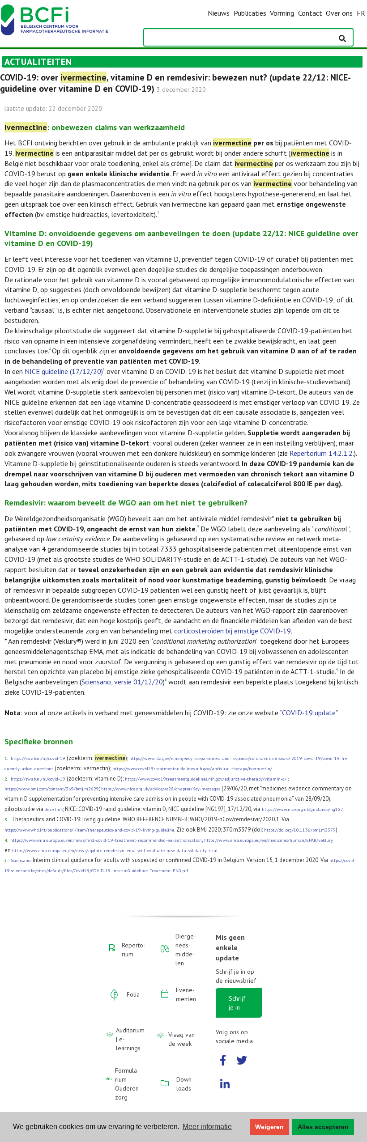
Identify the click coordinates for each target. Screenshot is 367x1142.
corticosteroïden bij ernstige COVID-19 (232, 630)
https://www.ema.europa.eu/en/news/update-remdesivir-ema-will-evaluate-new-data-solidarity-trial (115, 850)
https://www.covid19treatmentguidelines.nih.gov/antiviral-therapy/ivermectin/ (192, 769)
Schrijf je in (237, 1002)
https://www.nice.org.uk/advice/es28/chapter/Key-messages (160, 789)
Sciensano (20, 860)
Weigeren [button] (269, 1126)
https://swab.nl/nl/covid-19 (38, 758)
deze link (54, 809)
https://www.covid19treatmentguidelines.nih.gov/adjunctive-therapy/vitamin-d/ (205, 779)
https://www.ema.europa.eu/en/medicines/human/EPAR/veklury (268, 840)
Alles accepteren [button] (323, 1126)
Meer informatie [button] (207, 1126)
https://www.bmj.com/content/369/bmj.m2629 (51, 789)
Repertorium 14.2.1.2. (322, 453)
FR (361, 12)
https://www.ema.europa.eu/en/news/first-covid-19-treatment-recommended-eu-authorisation (106, 840)
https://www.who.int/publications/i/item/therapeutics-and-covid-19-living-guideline (89, 830)
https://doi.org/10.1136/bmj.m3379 (300, 830)
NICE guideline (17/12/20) (64, 371)
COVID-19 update (309, 712)
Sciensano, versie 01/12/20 (122, 681)
